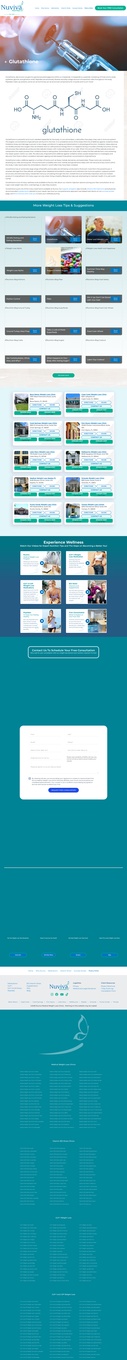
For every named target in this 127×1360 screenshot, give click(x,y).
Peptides (11, 991)
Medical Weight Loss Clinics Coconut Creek (31, 1115)
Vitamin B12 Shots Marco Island (87, 1201)
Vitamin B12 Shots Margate (27, 1195)
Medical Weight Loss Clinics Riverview (89, 1095)
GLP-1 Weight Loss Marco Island (87, 1277)
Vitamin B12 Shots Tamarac (27, 1201)
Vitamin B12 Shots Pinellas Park (58, 1151)
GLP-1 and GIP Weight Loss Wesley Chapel (90, 1319)
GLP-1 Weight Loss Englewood (57, 1225)
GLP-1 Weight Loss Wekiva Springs (88, 1233)
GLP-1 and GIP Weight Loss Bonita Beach (60, 1316)
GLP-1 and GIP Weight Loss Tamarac (29, 1354)
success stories (108, 191)
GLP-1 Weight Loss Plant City (86, 1239)
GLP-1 (10, 986)
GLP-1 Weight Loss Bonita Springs (58, 1254)
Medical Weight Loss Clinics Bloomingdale (60, 1109)
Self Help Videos (48, 955)
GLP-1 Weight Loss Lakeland (86, 1245)
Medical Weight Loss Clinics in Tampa (29, 1077)
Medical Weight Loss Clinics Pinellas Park (60, 1074)
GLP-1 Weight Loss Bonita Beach (58, 1239)
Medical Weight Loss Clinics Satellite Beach (90, 1118)
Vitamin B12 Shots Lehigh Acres (87, 1180)
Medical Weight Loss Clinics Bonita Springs (61, 1101)
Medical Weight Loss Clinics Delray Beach (90, 1077)
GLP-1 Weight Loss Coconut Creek (28, 1269)
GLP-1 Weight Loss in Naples (27, 1239)
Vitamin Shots (65, 8)
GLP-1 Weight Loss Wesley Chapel (87, 1242)
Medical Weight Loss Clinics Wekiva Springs (90, 1080)
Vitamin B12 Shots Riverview (86, 1171)
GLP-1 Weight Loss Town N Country (58, 1230)
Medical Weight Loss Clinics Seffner (59, 1112)
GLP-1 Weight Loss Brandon (27, 1254)
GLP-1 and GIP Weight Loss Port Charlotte (30, 1328)
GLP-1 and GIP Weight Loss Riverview (88, 1325)
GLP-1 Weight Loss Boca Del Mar (58, 1269)
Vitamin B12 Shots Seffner (56, 1189)
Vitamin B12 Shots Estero (56, 1174)
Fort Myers (50, 1002)
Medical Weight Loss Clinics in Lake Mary (30, 1083)
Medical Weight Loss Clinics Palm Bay (89, 1115)
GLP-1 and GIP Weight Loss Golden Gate (60, 1313)
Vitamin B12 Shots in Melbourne (87, 1183)
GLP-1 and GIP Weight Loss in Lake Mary (30, 1313)
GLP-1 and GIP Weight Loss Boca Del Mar (60, 1345)
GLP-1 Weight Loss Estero (56, 1251)
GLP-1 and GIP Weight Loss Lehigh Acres (89, 1333)
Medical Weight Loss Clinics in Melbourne (90, 1107)
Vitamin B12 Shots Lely (85, 1204)
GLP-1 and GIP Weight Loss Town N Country (61, 1307)
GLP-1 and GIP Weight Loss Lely (87, 1357)
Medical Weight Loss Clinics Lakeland (88, 1092)
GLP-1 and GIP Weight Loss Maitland (88, 1313)
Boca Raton (12, 1002)
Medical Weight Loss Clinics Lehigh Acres (89, 1104)
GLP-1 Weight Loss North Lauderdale (29, 1275)
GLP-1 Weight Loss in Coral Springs (88, 1263)
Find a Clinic (89, 8)
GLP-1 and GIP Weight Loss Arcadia (29, 1301)
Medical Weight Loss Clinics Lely (87, 1127)
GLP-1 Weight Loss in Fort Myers (28, 1233)
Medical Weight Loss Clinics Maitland (88, 1083)
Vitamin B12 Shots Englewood (57, 1148)
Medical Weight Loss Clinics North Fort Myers (61, 1118)
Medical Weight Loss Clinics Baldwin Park (30, 1107)
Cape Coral (25, 1002)
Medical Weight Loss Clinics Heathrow (59, 1092)
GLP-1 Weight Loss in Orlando (27, 1242)
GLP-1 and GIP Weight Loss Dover (87, 1301)
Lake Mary (62, 1002)
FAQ (28, 988)
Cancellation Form (108, 991)
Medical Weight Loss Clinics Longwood (60, 1095)
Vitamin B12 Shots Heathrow (57, 1168)
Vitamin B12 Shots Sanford (56, 1166)
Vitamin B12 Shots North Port (27, 1189)
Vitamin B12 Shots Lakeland (86, 1168)
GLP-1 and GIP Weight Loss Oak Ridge (29, 1339)
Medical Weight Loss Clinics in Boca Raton (31, 1074)
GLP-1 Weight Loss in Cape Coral (58, 1260)
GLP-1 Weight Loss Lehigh (85, 1254)
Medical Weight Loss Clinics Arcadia (29, 1071)
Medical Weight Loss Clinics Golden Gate (60, 1083)
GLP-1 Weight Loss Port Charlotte (28, 1251)
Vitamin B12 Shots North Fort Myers (59, 1195)
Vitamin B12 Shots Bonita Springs (58, 1177)
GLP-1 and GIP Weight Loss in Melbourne (89, 1336)
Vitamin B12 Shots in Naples (27, 1163)
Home (37, 8)
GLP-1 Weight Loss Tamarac (27, 1277)
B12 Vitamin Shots (34, 983)
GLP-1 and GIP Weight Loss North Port (29, 1342)
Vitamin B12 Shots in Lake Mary (28, 1160)
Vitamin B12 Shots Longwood (57, 1171)
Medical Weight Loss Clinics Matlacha (59, 1124)
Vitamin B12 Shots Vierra (85, 1198)
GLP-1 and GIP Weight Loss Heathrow (59, 1322)
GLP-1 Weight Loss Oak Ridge (27, 1263)
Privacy (76, 986)
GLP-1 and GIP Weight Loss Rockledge (29, 1357)
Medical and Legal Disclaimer (84, 989)
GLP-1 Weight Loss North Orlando (28, 1245)
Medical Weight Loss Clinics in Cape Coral (60, 1107)
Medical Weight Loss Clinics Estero (58, 1098)
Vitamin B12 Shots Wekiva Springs (88, 1157)
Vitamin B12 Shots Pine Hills (27, 1180)
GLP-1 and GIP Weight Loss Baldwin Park (30, 1336)
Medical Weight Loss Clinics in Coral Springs (90, 1109)
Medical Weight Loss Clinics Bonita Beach (60, 1086)
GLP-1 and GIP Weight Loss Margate (29, 1348)
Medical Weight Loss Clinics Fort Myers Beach (61, 1104)
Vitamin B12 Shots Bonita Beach (58, 1163)
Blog (109, 955)
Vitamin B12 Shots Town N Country (58, 1154)
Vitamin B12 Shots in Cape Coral (58, 1183)
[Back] (6, 62)
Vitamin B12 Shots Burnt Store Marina (59, 1204)
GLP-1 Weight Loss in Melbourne (87, 1260)
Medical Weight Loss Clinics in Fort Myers (30, 1080)
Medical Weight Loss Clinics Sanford (59, 1089)
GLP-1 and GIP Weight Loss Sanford (59, 1319)
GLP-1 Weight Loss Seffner (56, 1266)
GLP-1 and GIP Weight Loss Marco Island (89, 1354)
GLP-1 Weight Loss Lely (85, 1280)
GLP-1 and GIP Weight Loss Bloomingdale (60, 1339)
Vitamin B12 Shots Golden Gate (58, 1160)
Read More (35, 239)
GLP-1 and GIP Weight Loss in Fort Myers (30, 1310)
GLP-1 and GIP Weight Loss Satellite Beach (90, 1348)
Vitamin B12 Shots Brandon (27, 1177)
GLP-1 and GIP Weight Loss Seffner (58, 1342)
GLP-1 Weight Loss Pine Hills (27, 1257)
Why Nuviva (45, 8)
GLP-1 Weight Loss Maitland (86, 1236)
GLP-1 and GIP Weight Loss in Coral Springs (90, 1339)
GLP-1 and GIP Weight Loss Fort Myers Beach (61, 1333)
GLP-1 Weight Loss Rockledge (27, 1280)
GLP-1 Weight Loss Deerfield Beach (88, 1227)
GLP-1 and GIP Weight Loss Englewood (59, 1301)
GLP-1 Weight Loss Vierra (85, 1275)
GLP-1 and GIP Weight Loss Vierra (87, 1351)
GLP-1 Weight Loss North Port (27, 1266)
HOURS (52, 405)
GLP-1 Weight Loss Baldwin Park (28, 1260)
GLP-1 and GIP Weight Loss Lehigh (88, 1331)
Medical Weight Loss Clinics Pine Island (60, 1121)
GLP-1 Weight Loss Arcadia (27, 1225)
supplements (23, 191)
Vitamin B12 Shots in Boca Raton (28, 1151)
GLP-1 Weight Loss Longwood (57, 1248)
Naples (84, 1002)
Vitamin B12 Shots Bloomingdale (58, 1186)
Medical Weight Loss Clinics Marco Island (89, 1124)
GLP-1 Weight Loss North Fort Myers (59, 1272)
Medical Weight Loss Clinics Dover (88, 1071)
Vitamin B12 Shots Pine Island (57, 1198)
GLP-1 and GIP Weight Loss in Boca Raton (30, 1304)
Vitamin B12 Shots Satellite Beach (87, 1195)
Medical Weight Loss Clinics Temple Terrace (61, 1080)
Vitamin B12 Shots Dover (85, 1148)
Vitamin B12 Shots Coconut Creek (28, 1192)
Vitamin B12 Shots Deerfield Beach (88, 1151)
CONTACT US (44, 409)
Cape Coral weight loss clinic (17, 185)
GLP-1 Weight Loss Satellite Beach (88, 1272)
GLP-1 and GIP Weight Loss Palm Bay (88, 1345)
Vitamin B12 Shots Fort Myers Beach (59, 1180)
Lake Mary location (49, 185)
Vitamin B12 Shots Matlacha (57, 1201)
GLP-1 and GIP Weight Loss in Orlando (29, 1319)
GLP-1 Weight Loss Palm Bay (86, 1269)
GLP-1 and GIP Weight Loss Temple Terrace (60, 1310)
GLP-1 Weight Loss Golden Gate (58, 1236)
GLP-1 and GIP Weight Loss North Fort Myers (61, 1348)
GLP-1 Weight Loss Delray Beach (87, 1230)
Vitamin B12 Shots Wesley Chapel (87, 1166)
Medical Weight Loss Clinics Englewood (60, 1071)
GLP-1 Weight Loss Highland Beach (88, 1266)
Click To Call (25, 413)
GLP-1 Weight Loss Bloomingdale (58, 1263)
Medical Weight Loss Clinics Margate (29, 1118)
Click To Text (49, 413)
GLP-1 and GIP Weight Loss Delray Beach (89, 1307)
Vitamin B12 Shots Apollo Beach (87, 1174)
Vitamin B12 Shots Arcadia (26, 1148)
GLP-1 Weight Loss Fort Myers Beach (59, 1257)
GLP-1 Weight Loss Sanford (56, 1242)
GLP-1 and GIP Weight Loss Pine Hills (29, 1333)
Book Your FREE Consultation (110, 8)
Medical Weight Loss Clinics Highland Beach (90, 1112)
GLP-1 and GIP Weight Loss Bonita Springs (60, 1331)
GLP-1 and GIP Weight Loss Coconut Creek (30, 1345)
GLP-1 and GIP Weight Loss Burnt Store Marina (61, 1357)
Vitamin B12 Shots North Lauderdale (29, 1198)
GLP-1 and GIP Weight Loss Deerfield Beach (90, 1304)
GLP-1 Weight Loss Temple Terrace (58, 1233)
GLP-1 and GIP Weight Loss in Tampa (29, 1307)
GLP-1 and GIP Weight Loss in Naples (29, 1316)
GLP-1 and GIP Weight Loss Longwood (59, 1325)
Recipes (78, 955)
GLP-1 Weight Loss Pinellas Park (58, 1227)
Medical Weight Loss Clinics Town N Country (61, 1077)
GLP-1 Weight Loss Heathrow (57, 1245)
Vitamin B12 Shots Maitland (86, 1160)
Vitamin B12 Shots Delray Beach (87, 1154)
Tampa (116, 1002)
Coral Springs (34, 185)
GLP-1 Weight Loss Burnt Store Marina (59, 1280)
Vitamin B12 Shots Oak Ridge (27, 1186)
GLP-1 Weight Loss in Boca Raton (28, 1227)
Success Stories (77, 8)
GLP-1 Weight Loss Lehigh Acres (87, 1257)
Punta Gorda (105, 1002)
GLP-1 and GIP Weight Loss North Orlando (30, 1322)
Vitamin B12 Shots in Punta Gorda (28, 1171)
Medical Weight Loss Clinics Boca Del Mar (60, 1115)
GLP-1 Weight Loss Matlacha (57, 1277)
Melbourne (73, 1002)
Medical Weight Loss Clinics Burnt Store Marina (62, 1127)
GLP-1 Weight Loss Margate (27, 1272)
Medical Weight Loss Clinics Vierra (88, 1121)
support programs (69, 189)
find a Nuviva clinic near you (25, 194)
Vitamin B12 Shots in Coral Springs (88, 1186)
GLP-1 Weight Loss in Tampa (27, 1230)
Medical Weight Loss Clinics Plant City (89, 1086)
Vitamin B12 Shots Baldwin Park (28, 1183)
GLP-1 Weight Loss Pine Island (57, 1275)
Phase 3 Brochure (108, 986)
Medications (55, 8)
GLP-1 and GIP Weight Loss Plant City (88, 1316)
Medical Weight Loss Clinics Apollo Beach (90, 1098)
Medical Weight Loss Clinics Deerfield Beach (90, 1074)
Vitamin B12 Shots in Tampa (27, 1154)
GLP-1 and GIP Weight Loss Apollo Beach (89, 1328)
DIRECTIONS (37, 405)
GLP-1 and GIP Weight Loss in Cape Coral (60, 1336)
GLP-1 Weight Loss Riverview (86, 1248)
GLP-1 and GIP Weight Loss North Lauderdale (31, 1351)
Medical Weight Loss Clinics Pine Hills (29, 1104)
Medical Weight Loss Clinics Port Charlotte (31, 1098)
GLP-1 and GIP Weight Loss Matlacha (59, 1354)
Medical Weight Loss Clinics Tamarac (29, 1124)
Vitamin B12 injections (95, 189)
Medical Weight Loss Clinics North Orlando (31, 1092)
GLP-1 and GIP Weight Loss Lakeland (88, 1322)
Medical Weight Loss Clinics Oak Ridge (30, 1109)
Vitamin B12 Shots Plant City (86, 1163)
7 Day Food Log (107, 989)
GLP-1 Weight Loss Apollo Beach (87, 1251)
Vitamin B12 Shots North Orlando (28, 1168)
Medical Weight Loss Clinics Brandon (29, 1101)
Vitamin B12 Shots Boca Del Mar (58, 1192)
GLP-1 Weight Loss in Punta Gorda (28, 1248)
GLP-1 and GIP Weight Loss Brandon (29, 1331)
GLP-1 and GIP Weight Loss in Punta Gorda (31, 1325)
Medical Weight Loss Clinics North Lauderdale (31, 1121)
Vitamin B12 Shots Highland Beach (88, 1189)
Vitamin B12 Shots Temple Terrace (58, 1157)
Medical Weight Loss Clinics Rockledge (30, 1127)
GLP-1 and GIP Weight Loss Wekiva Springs (90, 1310)
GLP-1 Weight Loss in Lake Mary (28, 1236)
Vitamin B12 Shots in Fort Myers (28, 1157)
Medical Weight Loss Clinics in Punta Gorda (31, 1095)
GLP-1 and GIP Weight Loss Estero (58, 1328)
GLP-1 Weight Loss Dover (85, 1225)
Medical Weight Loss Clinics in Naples (29, 1086)
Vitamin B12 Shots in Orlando (27, 1166)
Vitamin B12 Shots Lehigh (85, 1177)
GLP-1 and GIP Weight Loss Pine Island (59, 1351)
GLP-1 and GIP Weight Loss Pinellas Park (60, 1304)
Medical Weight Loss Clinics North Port (30, 1112)
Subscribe (18, 955)
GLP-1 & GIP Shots (15, 988)
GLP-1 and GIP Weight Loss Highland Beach (90, 1342)
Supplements (32, 986)
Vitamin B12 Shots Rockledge (27, 1204)
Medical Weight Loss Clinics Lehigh (88, 1101)
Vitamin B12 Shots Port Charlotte (28, 1174)
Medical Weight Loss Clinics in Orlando (30, 1089)
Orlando (93, 1002)
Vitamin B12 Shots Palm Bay (86, 1192)
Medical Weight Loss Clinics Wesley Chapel (90, 1089)
